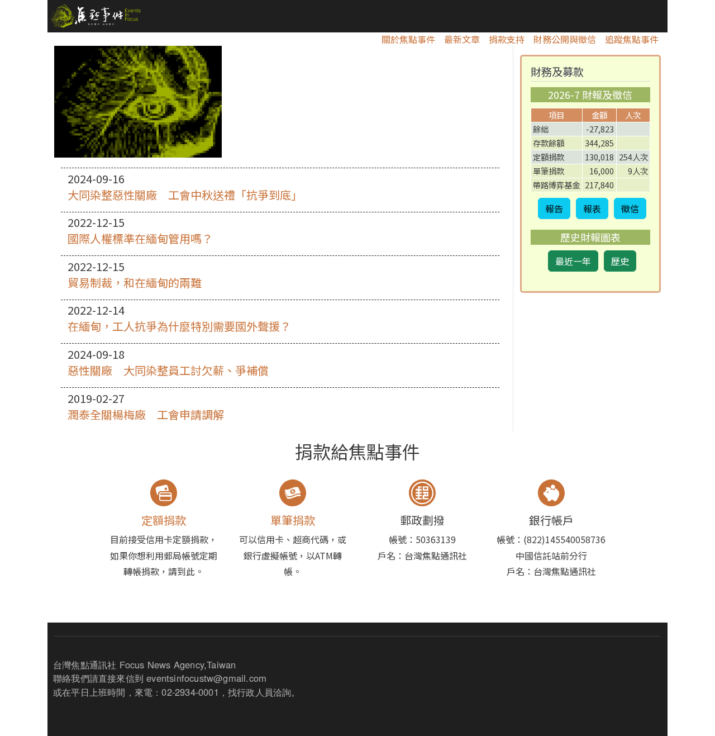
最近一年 (573, 261)
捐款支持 (507, 39)
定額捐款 (163, 520)
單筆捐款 (292, 520)
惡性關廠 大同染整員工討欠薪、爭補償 (168, 370)
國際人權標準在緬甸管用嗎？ (140, 238)
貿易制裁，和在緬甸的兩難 (135, 282)
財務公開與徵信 (564, 39)
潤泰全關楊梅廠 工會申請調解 (146, 414)
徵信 (630, 208)
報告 (554, 208)
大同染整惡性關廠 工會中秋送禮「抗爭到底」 (185, 195)
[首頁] (94, 16)
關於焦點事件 (408, 39)
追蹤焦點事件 (632, 39)
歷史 (620, 261)
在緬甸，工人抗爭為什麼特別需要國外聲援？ (179, 326)
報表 (592, 208)
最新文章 (462, 39)
